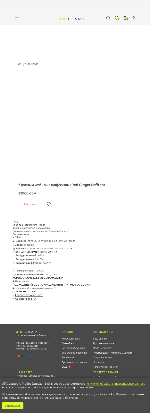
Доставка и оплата (103, 343)
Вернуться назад (27, 63)
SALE (64, 366)
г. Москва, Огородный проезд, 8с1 (35, 375)
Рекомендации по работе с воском (112, 352)
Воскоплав (68, 357)
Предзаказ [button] (99, 362)
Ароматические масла (74, 362)
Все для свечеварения (74, 352)
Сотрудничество (102, 357)
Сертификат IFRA (25, 298)
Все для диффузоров (73, 347)
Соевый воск (69, 343)
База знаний (100, 338)
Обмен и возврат (102, 347)
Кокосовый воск (71, 338)
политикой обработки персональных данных (115, 383)
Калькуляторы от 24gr (105, 366)
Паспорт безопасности (29, 295)
